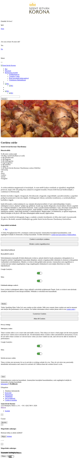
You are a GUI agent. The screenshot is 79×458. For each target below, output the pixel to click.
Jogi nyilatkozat (10, 398)
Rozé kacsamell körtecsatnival (19, 78)
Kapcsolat (8, 393)
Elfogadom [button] (4, 387)
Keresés (4, 99)
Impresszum (9, 395)
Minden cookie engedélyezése (39, 244)
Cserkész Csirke (14, 76)
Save (3, 376)
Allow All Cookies (39, 319)
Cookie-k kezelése (11, 400)
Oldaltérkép (9, 396)
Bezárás (4, 422)
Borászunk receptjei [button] (11, 73)
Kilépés (9, 436)
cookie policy (71, 309)
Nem (2, 29)
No (2, 49)
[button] (7, 84)
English (7, 411)
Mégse (4, 436)
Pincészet (8, 71)
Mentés (4, 304)
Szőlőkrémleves (14, 74)
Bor (6, 69)
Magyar (3, 407)
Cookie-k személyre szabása (39, 239)
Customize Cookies (39, 314)
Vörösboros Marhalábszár (17, 80)
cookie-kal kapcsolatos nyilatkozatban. (63, 234)
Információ (4, 384)
